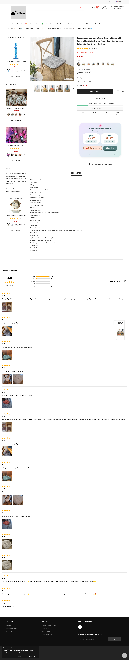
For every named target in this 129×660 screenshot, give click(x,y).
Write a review (115, 281)
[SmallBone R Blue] (8, 70)
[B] (12, 224)
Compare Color (68, 78)
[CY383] (12, 154)
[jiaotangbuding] (19, 114)
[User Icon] (111, 7)
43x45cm (88, 72)
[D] (19, 224)
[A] (8, 224)
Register (121, 6)
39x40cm (80, 72)
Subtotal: (79, 85)
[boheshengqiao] (8, 114)
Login (115, 6)
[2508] (16, 154)
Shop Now (110, 148)
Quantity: (79, 78)
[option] (52, 59)
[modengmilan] (12, 114)
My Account (117, 8)
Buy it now (100, 98)
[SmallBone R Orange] (16, 70)
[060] (19, 154)
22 (23, 71)
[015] (8, 154)
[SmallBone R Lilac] (12, 70)
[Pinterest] (80, 627)
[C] (16, 224)
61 (23, 155)
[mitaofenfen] (16, 114)
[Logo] (19, 12)
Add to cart (16, 76)
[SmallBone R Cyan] (19, 70)
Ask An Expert (107, 164)
